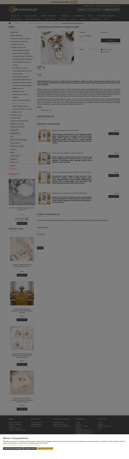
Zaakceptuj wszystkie (45, 448)
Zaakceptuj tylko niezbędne (13, 448)
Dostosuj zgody (30, 448)
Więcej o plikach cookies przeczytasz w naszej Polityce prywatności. (21, 444)
